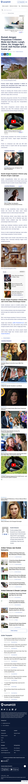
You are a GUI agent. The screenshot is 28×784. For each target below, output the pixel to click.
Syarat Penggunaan (4, 750)
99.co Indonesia (17, 748)
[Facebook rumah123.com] (2, 709)
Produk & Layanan (4, 735)
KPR (15, 735)
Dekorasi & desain (13, 6)
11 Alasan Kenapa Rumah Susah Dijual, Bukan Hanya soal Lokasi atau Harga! (17, 568)
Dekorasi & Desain (11, 13)
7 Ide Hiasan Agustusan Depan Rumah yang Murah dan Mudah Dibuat (16, 601)
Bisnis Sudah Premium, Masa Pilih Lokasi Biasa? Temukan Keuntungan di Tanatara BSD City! (15, 645)
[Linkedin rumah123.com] (12, 709)
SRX (15, 752)
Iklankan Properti (17, 733)
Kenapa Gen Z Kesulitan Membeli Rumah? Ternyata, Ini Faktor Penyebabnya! (14, 696)
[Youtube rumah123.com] (9, 709)
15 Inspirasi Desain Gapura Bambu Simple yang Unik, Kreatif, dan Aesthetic (17, 624)
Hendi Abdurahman (18, 612)
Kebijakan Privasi (4, 748)
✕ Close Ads (24, 781)
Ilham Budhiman (18, 597)
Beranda (3, 13)
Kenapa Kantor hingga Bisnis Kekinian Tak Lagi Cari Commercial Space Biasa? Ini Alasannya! (15, 639)
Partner (2, 737)
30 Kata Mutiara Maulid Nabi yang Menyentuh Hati (14, 690)
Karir (2, 740)
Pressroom (3, 742)
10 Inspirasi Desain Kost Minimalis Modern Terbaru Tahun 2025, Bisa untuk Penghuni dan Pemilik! (17, 576)
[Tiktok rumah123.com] (16, 709)
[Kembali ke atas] (25, 766)
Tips (19, 6)
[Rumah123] (5, 2)
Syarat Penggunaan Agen (5, 752)
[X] (5, 54)
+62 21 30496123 (6, 725)
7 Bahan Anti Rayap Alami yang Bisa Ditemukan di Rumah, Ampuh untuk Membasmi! (17, 553)
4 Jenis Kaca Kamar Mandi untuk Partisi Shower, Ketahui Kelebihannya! (17, 561)
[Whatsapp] (10, 54)
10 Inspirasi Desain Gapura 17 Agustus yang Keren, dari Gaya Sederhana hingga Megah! (16, 609)
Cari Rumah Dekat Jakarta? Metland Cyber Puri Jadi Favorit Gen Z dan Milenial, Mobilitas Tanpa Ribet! (15, 664)
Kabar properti (5, 6)
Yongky (16, 619)
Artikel (6, 13)
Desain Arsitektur (7, 338)
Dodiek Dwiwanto (19, 51)
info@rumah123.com (6, 723)
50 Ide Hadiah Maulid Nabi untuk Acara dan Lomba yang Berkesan (14, 671)
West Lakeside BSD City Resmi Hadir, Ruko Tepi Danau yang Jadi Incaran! (15, 652)
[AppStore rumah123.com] (5, 769)
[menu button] (26, 2)
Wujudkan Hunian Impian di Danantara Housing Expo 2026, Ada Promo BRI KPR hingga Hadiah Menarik (15, 658)
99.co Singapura (17, 750)
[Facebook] (2, 54)
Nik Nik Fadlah (14, 686)
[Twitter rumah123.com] (4, 709)
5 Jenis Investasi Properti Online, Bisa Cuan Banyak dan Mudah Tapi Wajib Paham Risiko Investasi (17, 583)
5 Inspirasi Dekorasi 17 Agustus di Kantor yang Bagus (17, 616)
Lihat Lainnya (14, 630)
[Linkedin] (7, 54)
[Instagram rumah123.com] (7, 709)
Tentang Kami (3, 733)
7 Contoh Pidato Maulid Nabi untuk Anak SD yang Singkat (14, 683)
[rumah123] (9, 704)
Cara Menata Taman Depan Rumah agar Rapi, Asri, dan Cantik (17, 594)
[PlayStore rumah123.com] (14, 769)
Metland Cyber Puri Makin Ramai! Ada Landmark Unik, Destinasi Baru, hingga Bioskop (15, 677)
